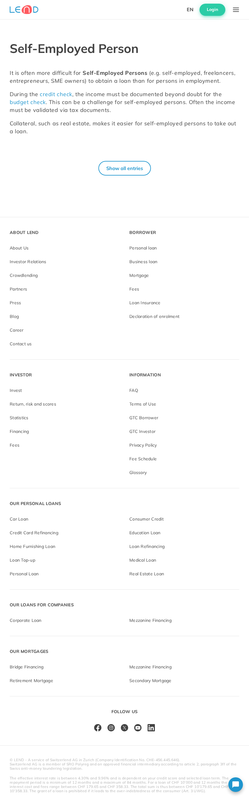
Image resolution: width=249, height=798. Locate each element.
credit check (55, 94)
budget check (28, 102)
